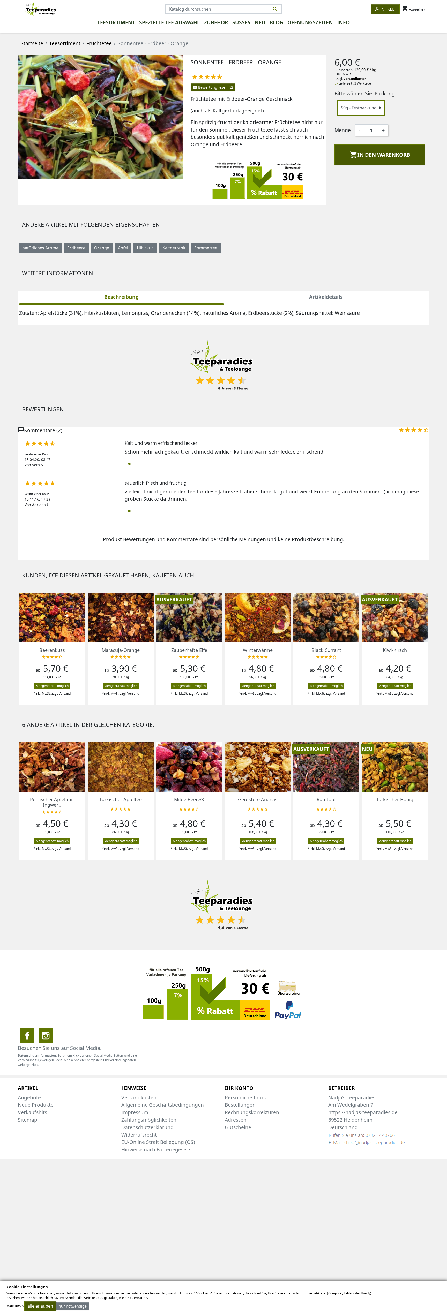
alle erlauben (40, 1306)
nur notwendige (73, 1306)
